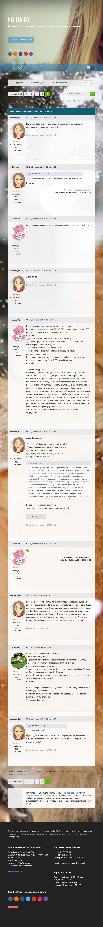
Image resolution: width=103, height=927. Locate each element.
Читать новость (51, 493)
